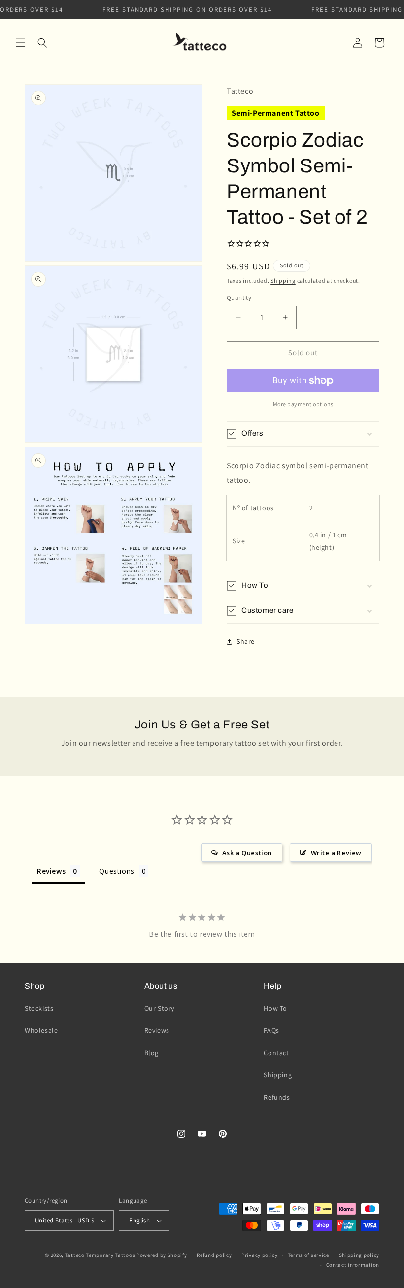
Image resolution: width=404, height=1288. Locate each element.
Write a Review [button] (336, 852)
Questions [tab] (116, 871)
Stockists (39, 1008)
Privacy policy (259, 1255)
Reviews (156, 1030)
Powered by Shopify (161, 1255)
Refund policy (214, 1255)
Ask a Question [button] (247, 852)
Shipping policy (359, 1255)
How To (275, 1008)
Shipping (283, 280)
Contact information (352, 1264)
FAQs (271, 1030)
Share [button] (245, 641)
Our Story (159, 1008)
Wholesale (41, 1030)
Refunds (277, 1097)
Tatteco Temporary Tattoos (100, 1255)
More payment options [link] (303, 404)
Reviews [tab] (51, 871)
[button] (21, 43)
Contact (276, 1052)
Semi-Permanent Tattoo (276, 113)
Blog (151, 1052)
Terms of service (308, 1255)
